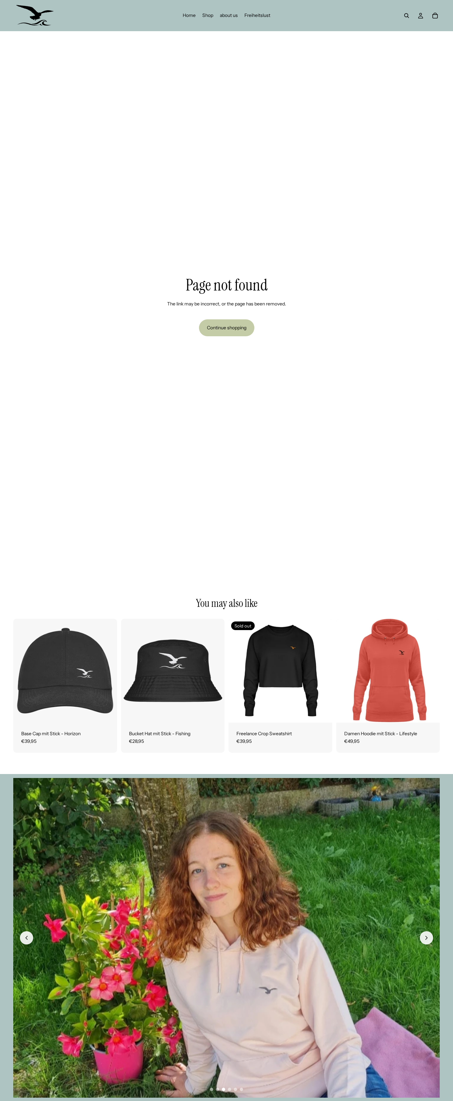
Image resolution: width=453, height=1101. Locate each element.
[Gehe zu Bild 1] (211, 1089)
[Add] (107, 712)
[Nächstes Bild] (426, 937)
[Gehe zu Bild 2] (217, 1089)
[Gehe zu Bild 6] (241, 1089)
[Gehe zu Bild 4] (229, 1089)
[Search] (406, 15)
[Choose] (214, 712)
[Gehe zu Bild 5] (235, 1089)
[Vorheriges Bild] (26, 937)
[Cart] (435, 15)
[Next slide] (322, 670)
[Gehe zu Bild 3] (223, 1089)
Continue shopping (226, 328)
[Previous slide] (238, 670)
